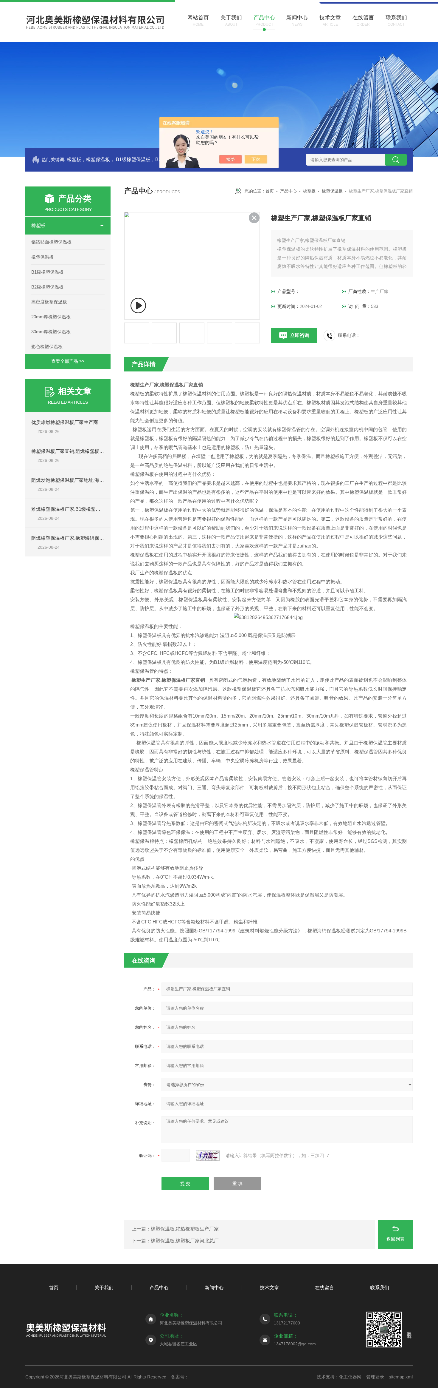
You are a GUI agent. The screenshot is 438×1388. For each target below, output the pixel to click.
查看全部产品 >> (68, 361)
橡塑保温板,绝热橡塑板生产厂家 (185, 1228)
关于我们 (104, 1287)
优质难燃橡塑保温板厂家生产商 (64, 422)
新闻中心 (214, 1287)
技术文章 (269, 1287)
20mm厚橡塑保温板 (51, 316)
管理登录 (375, 1376)
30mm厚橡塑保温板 (51, 331)
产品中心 (288, 191)
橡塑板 (38, 225)
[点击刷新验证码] (208, 1156)
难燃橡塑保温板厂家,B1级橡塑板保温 (70, 509)
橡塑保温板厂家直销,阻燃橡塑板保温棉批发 (77, 451)
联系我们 (379, 1287)
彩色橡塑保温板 (47, 346)
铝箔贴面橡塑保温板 (51, 241)
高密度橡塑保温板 (49, 301)
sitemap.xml (401, 1376)
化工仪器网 (350, 1376)
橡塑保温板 (42, 257)
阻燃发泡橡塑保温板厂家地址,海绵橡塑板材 (77, 480)
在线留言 (324, 1287)
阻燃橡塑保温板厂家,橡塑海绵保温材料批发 (77, 538)
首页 (269, 191)
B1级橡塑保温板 (47, 271)
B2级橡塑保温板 (47, 286)
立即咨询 (299, 335)
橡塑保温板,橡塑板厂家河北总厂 (185, 1240)
